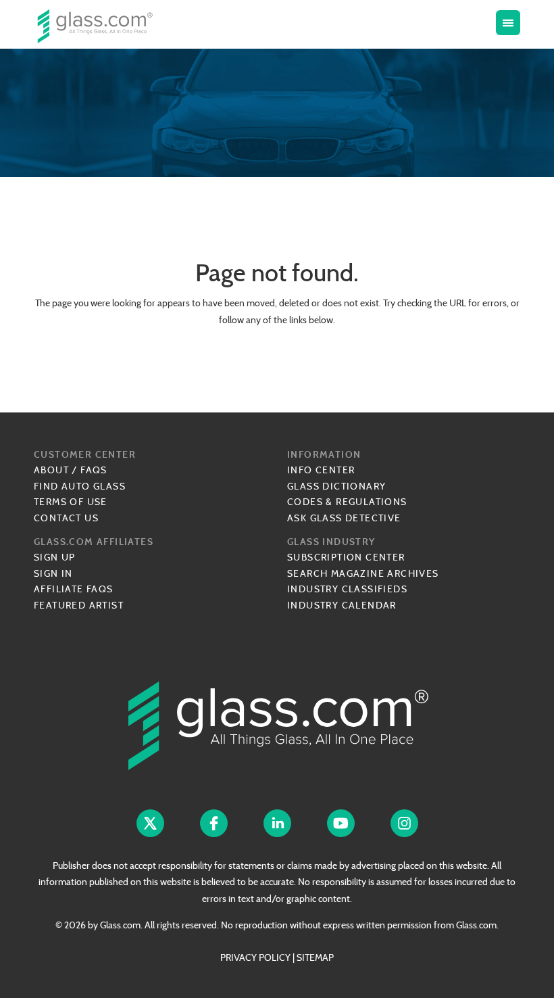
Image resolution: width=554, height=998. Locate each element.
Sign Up (55, 557)
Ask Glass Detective (344, 518)
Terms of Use (70, 502)
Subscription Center (346, 557)
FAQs (93, 470)
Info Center (321, 470)
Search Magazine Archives (363, 573)
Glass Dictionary (336, 486)
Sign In (53, 573)
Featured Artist (79, 605)
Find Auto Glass (80, 486)
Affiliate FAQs (74, 589)
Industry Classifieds (347, 589)
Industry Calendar (342, 605)
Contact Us (66, 518)
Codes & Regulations (347, 502)
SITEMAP (315, 957)
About (51, 470)
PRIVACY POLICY (255, 957)
